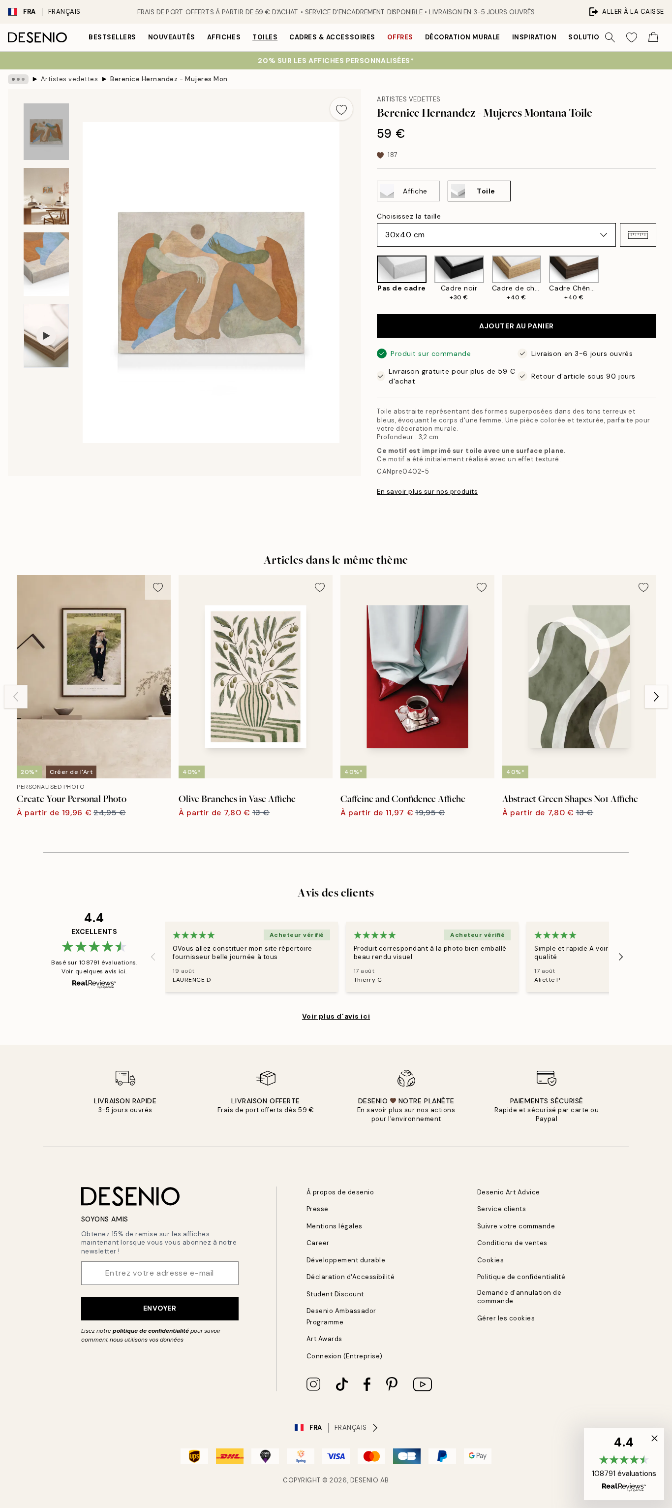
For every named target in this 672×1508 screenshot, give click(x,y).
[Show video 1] (46, 336)
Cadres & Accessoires (332, 37)
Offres (400, 37)
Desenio (364, 1480)
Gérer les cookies (506, 1318)
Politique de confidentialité (521, 1277)
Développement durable (346, 1260)
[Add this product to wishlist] (341, 109)
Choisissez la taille (409, 216)
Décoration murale (462, 37)
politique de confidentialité (151, 1331)
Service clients (501, 1209)
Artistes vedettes (69, 79)
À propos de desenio (340, 1192)
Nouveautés (171, 37)
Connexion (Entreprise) (344, 1356)
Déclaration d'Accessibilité (350, 1277)
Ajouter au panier (516, 325)
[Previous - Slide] (369, 278)
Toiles (264, 37)
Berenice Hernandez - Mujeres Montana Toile (169, 79)
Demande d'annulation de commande (519, 1296)
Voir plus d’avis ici (336, 1016)
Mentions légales (334, 1226)
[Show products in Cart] (653, 37)
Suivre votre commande (516, 1226)
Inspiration (534, 37)
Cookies (490, 1260)
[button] (638, 235)
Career (318, 1243)
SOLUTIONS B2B (596, 37)
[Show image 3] (46, 264)
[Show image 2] (46, 196)
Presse (317, 1209)
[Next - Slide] (664, 278)
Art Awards (324, 1339)
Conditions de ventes (512, 1243)
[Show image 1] (46, 131)
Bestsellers (112, 37)
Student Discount (335, 1294)
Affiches (224, 37)
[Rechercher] (610, 37)
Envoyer (160, 1308)
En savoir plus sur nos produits (427, 491)
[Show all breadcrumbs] (18, 79)
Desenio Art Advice (508, 1192)
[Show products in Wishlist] (631, 37)
